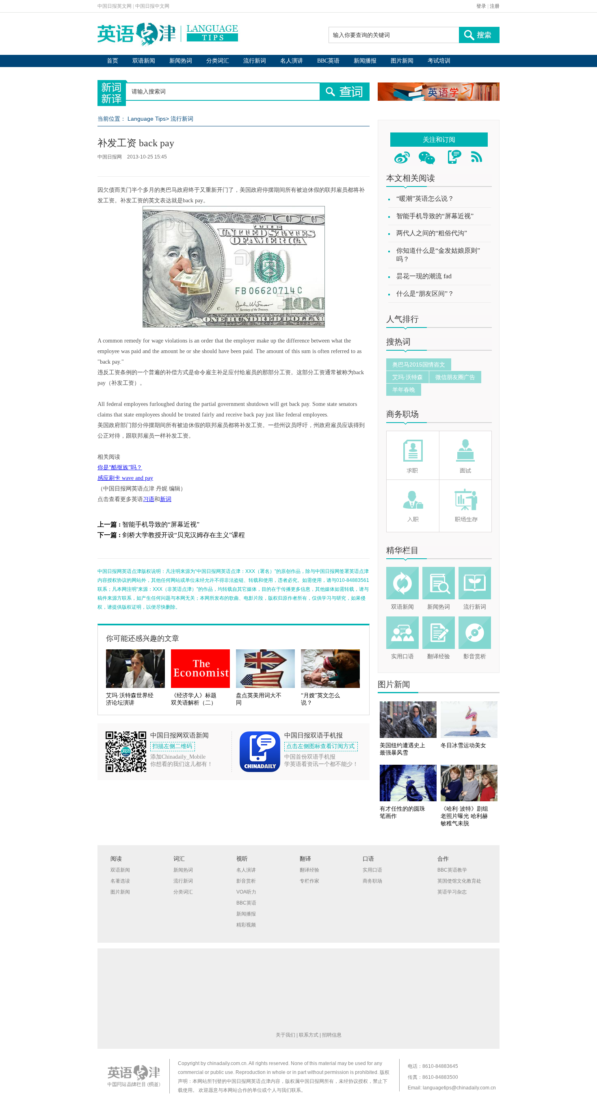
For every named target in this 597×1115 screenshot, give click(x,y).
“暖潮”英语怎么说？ (425, 198)
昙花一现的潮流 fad (424, 276)
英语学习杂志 (452, 892)
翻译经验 (438, 656)
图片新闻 (402, 61)
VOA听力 (246, 892)
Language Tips (147, 118)
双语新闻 (143, 61)
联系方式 (308, 1035)
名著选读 (120, 881)
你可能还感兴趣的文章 (142, 638)
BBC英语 (328, 61)
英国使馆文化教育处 (459, 881)
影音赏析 (474, 656)
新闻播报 (365, 61)
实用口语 (402, 656)
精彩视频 (246, 925)
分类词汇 (217, 61)
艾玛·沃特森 (407, 377)
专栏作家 (309, 881)
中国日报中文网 (152, 6)
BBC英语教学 (452, 870)
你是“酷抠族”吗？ (119, 467)
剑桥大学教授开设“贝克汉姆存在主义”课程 (183, 534)
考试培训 (439, 61)
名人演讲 (291, 61)
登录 (481, 6)
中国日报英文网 (114, 6)
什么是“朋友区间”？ (425, 293)
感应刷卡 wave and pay (125, 478)
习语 (148, 499)
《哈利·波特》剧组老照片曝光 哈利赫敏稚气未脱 (464, 816)
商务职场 (402, 414)
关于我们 (285, 1035)
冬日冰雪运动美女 (463, 745)
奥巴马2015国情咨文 (418, 364)
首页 (112, 61)
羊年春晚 (403, 389)
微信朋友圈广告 (455, 377)
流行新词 (254, 61)
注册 (495, 6)
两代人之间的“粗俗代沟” (431, 233)
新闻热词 (180, 61)
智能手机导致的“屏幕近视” (160, 524)
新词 (165, 499)
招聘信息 (332, 1035)
